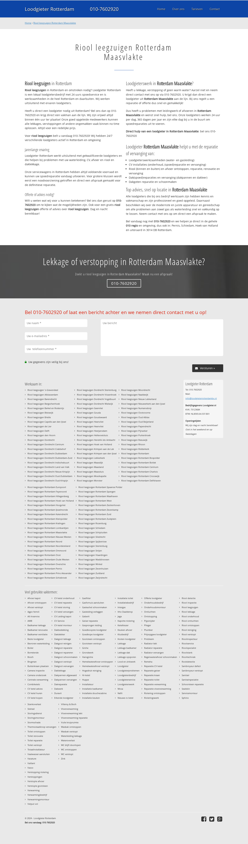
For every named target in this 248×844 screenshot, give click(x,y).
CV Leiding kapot (62, 616)
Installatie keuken (91, 697)
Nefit (120, 693)
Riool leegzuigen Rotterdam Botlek (138, 462)
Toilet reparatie (35, 740)
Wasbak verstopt (69, 731)
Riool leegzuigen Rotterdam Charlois (139, 471)
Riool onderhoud (190, 616)
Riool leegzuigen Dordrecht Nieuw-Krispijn (49, 471)
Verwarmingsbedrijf (37, 794)
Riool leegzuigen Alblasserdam (43, 394)
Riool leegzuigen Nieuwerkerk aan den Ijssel (143, 403)
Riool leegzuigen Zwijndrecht (92, 577)
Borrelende (33, 652)
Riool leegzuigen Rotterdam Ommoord (47, 550)
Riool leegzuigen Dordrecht (41, 439)
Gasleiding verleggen (92, 611)
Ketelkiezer (123, 625)
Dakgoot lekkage (62, 639)
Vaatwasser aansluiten (39, 754)
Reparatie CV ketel (153, 666)
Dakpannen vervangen (65, 679)
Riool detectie (188, 598)
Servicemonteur (189, 693)
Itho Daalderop (125, 611)
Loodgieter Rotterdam (49, 9)
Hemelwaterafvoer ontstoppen (97, 661)
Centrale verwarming (38, 679)
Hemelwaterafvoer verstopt (95, 666)
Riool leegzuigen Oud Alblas (135, 417)
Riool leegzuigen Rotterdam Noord (45, 541)
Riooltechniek (188, 657)
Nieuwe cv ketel (125, 697)
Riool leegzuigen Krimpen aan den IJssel (97, 453)
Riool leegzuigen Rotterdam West (95, 500)
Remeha (148, 661)
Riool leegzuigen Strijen (90, 550)
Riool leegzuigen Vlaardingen (93, 555)
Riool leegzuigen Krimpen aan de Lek (95, 449)
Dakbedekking (61, 629)
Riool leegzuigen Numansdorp (136, 408)
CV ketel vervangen (63, 611)
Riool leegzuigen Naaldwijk (134, 394)
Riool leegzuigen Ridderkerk (135, 449)
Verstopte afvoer (36, 781)
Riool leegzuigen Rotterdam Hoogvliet (46, 505)
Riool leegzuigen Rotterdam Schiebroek (47, 577)
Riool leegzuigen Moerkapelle (91, 476)
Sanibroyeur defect (191, 666)
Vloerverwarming (69, 708)
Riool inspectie (189, 602)
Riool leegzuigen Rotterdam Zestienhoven (99, 505)
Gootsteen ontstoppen (93, 639)
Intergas (122, 607)
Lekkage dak (124, 652)
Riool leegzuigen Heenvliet (90, 421)
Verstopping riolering (38, 772)
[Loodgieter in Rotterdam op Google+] (220, 819)
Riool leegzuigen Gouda (89, 412)
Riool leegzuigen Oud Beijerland (137, 421)
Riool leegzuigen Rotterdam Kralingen (46, 523)
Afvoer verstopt (35, 607)
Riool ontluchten (190, 620)
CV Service (59, 620)
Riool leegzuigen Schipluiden (92, 532)
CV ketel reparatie (63, 602)
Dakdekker (59, 634)
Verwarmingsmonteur (38, 799)
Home (28, 23)
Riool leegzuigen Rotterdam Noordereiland (49, 545)
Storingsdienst (35, 713)
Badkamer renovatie (38, 629)
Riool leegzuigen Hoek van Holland (94, 444)
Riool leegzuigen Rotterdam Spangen (96, 491)
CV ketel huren (35, 693)
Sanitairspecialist (190, 679)
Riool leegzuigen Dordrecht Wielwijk (95, 403)
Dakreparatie (60, 684)
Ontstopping (150, 616)
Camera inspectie (36, 670)
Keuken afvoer (125, 629)
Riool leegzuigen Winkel (90, 564)
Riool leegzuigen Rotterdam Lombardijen (48, 527)
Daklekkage (60, 670)
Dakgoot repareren (63, 652)
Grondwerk (87, 652)
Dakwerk (58, 688)
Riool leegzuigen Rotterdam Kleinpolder (47, 518)
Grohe (85, 647)
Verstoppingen (35, 776)
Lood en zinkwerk (126, 661)
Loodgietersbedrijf (127, 675)
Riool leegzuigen (190, 607)
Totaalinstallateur (36, 749)
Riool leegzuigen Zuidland (91, 573)
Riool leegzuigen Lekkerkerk (91, 457)
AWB (30, 620)
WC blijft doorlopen (71, 745)
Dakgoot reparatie (63, 647)
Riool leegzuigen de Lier (39, 426)
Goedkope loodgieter (92, 634)
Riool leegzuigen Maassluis (90, 471)
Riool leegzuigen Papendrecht (136, 426)
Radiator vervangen (154, 652)
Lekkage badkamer (127, 647)
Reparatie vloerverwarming (157, 688)
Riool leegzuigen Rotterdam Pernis (45, 568)
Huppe (85, 679)
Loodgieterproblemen (129, 670)
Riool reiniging (189, 629)
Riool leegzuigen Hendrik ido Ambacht (96, 439)
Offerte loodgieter (153, 598)
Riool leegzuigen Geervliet (90, 408)
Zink (63, 758)
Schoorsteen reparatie (193, 684)
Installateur (87, 684)
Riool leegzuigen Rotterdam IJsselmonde (48, 509)
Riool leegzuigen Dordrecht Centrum (46, 444)
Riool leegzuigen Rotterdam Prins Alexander (49, 573)
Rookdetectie (188, 661)
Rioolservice (188, 643)
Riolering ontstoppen (154, 693)
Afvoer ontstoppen (37, 602)
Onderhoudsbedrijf (154, 602)
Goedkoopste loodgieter (94, 629)
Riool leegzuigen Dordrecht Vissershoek (96, 394)
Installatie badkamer (92, 688)
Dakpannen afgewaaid (65, 675)
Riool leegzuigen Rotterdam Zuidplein (97, 518)
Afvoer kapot (34, 598)
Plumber (148, 629)
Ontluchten (150, 611)
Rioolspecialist (189, 647)
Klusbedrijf (123, 634)
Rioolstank (187, 652)
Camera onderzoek (37, 675)
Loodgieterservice (126, 679)
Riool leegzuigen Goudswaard (92, 417)
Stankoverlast (34, 704)
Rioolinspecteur (189, 639)
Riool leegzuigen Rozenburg (92, 523)
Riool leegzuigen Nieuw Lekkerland (138, 399)
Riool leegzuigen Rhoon (133, 444)
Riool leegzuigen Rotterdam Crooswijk (140, 476)
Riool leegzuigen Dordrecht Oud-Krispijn (48, 480)
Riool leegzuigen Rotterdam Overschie (47, 564)
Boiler (30, 647)
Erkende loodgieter (63, 697)
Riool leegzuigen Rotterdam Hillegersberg (48, 496)
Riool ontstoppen (190, 625)
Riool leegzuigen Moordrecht (135, 390)
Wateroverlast (68, 740)
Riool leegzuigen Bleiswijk (40, 412)
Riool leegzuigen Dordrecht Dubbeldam (47, 453)
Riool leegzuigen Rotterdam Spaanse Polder (100, 487)
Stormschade (34, 722)
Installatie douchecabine (94, 693)
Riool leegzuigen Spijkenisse (92, 541)
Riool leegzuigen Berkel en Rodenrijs (46, 408)
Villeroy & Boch (68, 704)
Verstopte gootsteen (38, 785)
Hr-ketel (86, 675)
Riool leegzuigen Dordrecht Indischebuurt (48, 462)
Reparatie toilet (151, 679)
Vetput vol (33, 803)
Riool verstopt (189, 634)
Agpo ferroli (33, 611)
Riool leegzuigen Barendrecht (42, 399)
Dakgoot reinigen (62, 643)
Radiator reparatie (153, 647)
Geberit (86, 616)
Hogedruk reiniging (91, 670)
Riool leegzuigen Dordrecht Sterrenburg (96, 390)
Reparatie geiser (152, 670)
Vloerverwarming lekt (71, 713)
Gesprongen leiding (92, 625)
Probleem (149, 639)
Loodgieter (123, 666)
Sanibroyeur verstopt (192, 670)
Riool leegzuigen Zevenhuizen (93, 568)
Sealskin (186, 688)
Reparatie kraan (152, 675)
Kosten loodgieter (126, 639)
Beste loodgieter (36, 639)
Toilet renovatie (35, 735)
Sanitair (185, 675)
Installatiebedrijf (126, 602)
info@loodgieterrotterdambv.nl (201, 398)
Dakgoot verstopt (63, 661)
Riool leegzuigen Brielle (39, 417)
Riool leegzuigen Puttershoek (136, 435)
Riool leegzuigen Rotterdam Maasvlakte (54, 23)
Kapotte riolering (126, 620)
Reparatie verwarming (155, 684)
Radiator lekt (150, 643)
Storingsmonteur (36, 717)
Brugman (32, 661)
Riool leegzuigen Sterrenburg (92, 545)
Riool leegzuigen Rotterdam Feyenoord (47, 491)
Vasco (30, 767)
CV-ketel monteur (63, 625)
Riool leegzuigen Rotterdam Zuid (94, 514)
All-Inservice (34, 616)
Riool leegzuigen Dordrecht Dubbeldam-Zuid (50, 457)
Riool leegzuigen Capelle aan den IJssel (47, 421)
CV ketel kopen (35, 697)
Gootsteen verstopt (92, 643)
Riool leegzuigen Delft (38, 430)
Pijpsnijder (149, 620)
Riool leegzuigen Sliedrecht (91, 536)
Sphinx (185, 697)
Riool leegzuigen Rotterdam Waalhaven (98, 496)
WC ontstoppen (69, 749)
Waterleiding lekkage (71, 735)
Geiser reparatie (90, 620)
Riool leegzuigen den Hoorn (41, 435)
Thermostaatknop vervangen (42, 726)
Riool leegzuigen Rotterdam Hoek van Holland (51, 500)
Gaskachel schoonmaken (94, 607)
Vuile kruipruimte (69, 722)
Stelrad (31, 708)
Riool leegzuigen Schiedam (91, 527)
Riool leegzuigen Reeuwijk (134, 439)
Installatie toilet (125, 598)
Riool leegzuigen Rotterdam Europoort (47, 487)
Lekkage (122, 643)
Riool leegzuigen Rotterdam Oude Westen (48, 559)
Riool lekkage (188, 611)
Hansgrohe (87, 657)
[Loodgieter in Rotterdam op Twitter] (212, 819)
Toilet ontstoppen (36, 731)
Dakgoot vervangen (64, 666)
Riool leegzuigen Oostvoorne (135, 412)
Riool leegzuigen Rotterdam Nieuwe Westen (49, 536)
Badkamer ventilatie (37, 634)
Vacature (32, 758)
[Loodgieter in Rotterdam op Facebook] (204, 819)
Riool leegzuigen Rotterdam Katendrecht (48, 514)
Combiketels (34, 684)
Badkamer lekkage (37, 625)
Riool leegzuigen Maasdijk (90, 462)
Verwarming (34, 790)
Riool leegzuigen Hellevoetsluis (92, 435)
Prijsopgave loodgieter (155, 634)
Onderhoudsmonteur (155, 607)
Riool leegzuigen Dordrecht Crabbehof (47, 449)
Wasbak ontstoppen (71, 726)
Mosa (120, 688)
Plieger (147, 625)
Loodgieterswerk (126, 684)
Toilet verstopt (35, 745)
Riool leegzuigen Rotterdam (135, 453)
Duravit (58, 693)
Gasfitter (86, 598)
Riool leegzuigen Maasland (90, 467)
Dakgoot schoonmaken (66, 657)
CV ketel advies (35, 688)
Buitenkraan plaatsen (38, 666)
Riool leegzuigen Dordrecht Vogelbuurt (96, 399)
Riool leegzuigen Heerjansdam (92, 430)
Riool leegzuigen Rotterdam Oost (44, 555)
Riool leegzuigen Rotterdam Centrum (139, 467)
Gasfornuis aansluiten (93, 602)
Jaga (120, 616)
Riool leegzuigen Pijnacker (134, 430)
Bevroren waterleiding (39, 643)
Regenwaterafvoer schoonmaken (160, 657)
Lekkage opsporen (127, 657)
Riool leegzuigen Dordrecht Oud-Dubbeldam (50, 476)
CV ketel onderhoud (64, 598)
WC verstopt (67, 754)
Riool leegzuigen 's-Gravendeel (43, 390)
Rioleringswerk (151, 697)
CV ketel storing (62, 607)
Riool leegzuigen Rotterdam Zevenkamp (98, 509)
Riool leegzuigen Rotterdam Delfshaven (141, 480)
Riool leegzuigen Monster (89, 480)
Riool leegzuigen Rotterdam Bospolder (140, 457)
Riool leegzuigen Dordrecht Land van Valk (48, 467)
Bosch (31, 657)
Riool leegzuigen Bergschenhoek (44, 403)
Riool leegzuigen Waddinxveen (93, 559)
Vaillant (31, 763)
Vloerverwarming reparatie (74, 717)
